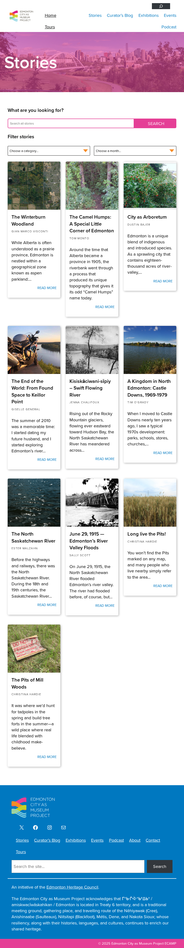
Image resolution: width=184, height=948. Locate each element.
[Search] (161, 6)
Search (159, 866)
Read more (47, 287)
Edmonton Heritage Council (72, 887)
